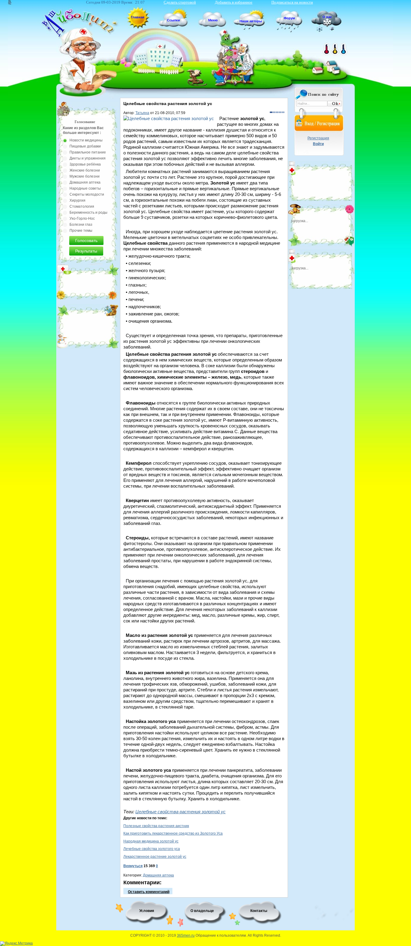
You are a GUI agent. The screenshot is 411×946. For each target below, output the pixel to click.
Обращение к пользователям (221, 935)
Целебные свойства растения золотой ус (180, 811)
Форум (289, 18)
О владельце (202, 911)
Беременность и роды (88, 212)
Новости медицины (86, 140)
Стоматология (82, 206)
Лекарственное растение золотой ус (154, 857)
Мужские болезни (85, 176)
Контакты (258, 911)
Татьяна (142, 113)
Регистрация (318, 138)
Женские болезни (85, 170)
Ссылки (173, 20)
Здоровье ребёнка (85, 164)
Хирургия (77, 200)
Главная (137, 17)
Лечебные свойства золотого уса (151, 849)
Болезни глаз (81, 224)
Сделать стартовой (180, 2)
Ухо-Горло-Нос (82, 218)
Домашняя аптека (158, 875)
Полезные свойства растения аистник (156, 826)
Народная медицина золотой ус (150, 841)
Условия (146, 911)
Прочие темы (81, 230)
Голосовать (86, 240)
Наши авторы (250, 21)
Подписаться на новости (292, 2)
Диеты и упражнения (88, 158)
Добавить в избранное (233, 2)
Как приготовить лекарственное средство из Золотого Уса (173, 833)
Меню (213, 20)
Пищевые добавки (85, 146)
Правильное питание (88, 152)
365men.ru (186, 935)
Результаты (86, 251)
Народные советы (85, 188)
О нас (327, 17)
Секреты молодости (87, 194)
